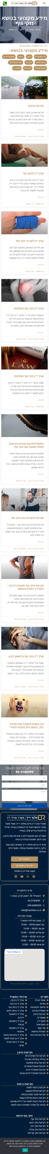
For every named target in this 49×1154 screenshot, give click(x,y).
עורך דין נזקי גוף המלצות (29, 308)
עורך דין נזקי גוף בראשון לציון (26, 656)
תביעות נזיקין (25, 1052)
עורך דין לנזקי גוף (33, 173)
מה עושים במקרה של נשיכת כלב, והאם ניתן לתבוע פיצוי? (27, 726)
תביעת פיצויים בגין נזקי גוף (27, 517)
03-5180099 (24, 772)
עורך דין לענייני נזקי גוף (30, 241)
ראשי (46, 46)
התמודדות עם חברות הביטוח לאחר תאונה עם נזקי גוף (26, 445)
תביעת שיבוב (36, 105)
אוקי (25, 1150)
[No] (45, 1146)
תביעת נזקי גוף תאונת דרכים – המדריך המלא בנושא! (25, 587)
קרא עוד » (40, 130)
